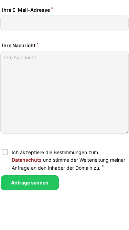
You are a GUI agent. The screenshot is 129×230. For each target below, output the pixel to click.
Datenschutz (27, 160)
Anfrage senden (30, 183)
